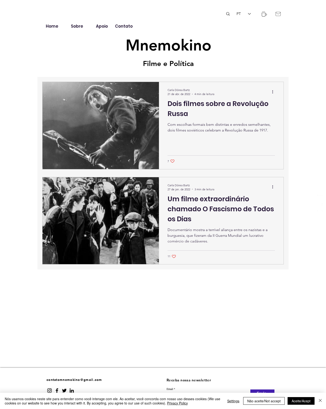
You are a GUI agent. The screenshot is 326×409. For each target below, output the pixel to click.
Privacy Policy (177, 403)
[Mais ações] (274, 92)
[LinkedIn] (72, 391)
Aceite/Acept (301, 401)
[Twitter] (320, 198)
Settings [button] (233, 401)
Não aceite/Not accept (264, 401)
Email (170, 388)
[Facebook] (320, 205)
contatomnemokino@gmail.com (74, 380)
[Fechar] (320, 401)
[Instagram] (320, 213)
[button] (263, 13)
